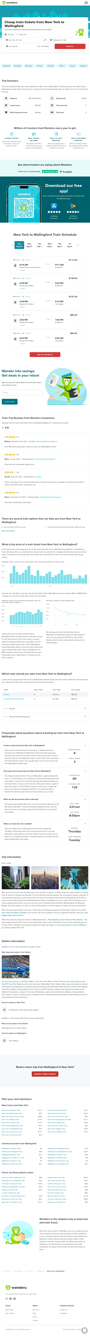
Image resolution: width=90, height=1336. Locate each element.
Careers (35, 1320)
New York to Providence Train (12, 1132)
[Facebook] (10, 1299)
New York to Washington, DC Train (59, 1119)
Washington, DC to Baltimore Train (13, 1180)
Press (35, 1317)
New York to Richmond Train (57, 1110)
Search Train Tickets (45, 1074)
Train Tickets (6, 1271)
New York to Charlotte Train (57, 1132)
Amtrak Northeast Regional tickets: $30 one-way (66, 527)
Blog (34, 1313)
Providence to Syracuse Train (12, 1184)
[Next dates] (78, 245)
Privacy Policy (80, 1329)
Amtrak (38, 477)
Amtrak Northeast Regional (47, 441)
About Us (36, 1310)
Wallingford (40, 1271)
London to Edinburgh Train (11, 1193)
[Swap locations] (45, 40)
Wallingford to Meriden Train (11, 1148)
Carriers (50, 66)
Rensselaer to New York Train (12, 1199)
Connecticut (29, 1271)
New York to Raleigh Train (56, 1129)
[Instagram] (6, 1299)
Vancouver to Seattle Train (56, 1202)
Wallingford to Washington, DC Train (60, 1151)
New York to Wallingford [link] (55, 1271)
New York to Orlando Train (57, 1113)
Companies (64, 1313)
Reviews (28, 66)
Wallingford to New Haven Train (58, 1161)
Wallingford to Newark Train (57, 1155)
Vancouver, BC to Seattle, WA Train (13, 1177)
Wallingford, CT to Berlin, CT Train (13, 1158)
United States (17, 1271)
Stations (83, 66)
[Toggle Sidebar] (86, 3)
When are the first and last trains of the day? (21, 799)
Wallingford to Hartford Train (57, 1158)
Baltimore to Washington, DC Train (13, 1187)
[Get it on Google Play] (73, 206)
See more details (8, 531)
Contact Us (63, 1310)
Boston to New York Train (56, 1196)
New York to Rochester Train (57, 1126)
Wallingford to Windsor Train (11, 1161)
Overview (17, 66)
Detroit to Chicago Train (56, 1193)
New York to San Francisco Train (13, 1116)
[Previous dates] (12, 245)
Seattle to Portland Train (10, 1190)
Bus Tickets (9, 1310)
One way (11, 34)
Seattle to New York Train (56, 1177)
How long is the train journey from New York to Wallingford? (27, 771)
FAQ (61, 66)
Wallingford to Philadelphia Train (58, 1148)
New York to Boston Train (10, 1119)
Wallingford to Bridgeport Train (12, 1151)
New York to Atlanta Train (56, 1122)
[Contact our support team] (84, 1330)
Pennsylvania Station (10, 981)
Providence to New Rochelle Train (13, 1196)
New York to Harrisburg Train (12, 1135)
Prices (39, 66)
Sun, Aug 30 (13, 46)
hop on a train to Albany (75, 925)
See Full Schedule (45, 354)
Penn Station (77, 920)
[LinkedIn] (14, 1299)
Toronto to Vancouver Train (57, 1199)
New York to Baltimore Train (11, 1110)
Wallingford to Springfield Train (58, 1164)
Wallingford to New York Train (12, 1164)
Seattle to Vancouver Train (56, 1184)
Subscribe (10, 402)
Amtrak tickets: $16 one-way (15, 527)
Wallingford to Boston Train (11, 1155)
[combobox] (22, 40)
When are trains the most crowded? (18, 824)
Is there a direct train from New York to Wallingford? (24, 745)
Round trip (22, 34)
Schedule (6, 66)
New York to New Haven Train (58, 1116)
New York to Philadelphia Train (12, 1129)
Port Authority (53, 920)
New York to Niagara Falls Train (12, 1126)
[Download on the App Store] (54, 206)
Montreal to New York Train (57, 1190)
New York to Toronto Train (11, 1122)
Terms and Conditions (69, 1329)
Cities (72, 66)
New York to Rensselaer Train (12, 1113)
